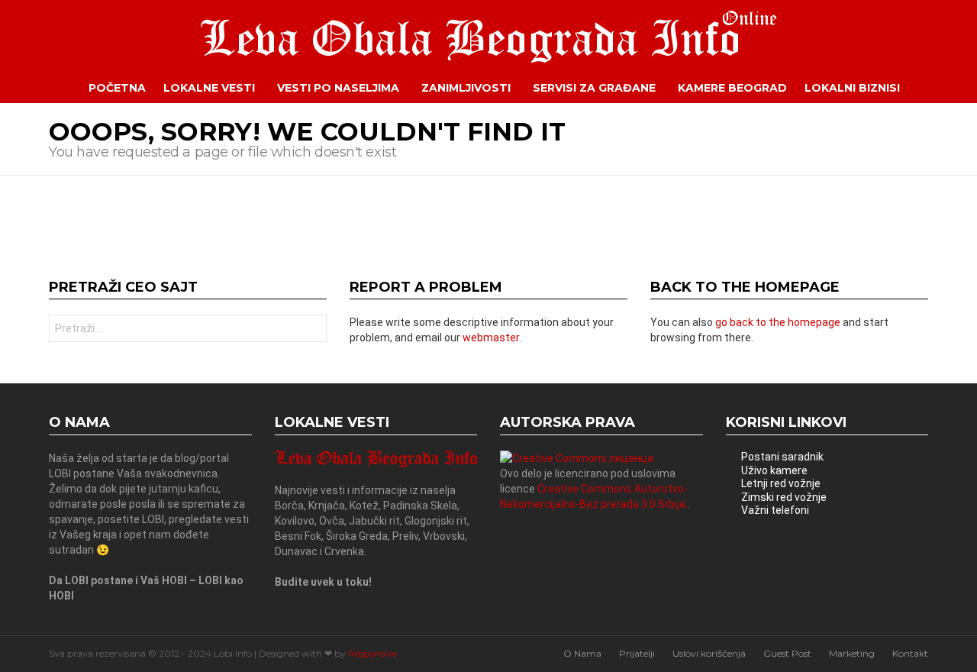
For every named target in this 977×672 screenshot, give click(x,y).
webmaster (491, 337)
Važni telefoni (775, 510)
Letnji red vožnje (781, 483)
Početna (117, 88)
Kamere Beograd (732, 88)
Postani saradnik (782, 457)
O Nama (582, 653)
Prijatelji (637, 653)
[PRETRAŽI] (939, 88)
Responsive (372, 653)
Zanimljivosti (466, 88)
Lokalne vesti (209, 88)
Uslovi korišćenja (709, 653)
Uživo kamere (774, 470)
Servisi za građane (594, 88)
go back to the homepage (777, 322)
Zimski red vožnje (784, 497)
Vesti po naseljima (338, 88)
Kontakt (910, 653)
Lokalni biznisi (852, 88)
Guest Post (787, 653)
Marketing (852, 653)
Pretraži (311, 330)
